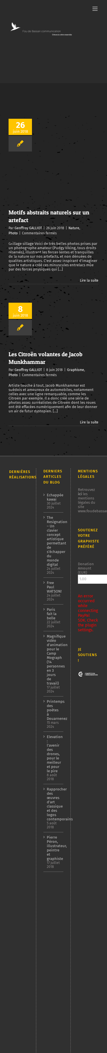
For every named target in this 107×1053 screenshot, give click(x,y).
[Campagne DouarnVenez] (18, 906)
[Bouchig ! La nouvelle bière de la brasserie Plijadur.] (18, 727)
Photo (13, 233)
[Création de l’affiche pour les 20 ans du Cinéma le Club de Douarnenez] (18, 596)
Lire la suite (89, 280)
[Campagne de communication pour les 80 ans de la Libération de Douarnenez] (18, 623)
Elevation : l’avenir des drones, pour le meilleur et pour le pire (54, 754)
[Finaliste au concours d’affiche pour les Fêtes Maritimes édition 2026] (18, 524)
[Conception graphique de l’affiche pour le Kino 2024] (18, 692)
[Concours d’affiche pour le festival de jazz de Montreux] (18, 780)
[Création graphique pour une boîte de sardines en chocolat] (18, 644)
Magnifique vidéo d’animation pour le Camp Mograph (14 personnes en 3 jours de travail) (54, 659)
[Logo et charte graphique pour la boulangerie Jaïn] (18, 920)
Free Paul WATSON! (54, 587)
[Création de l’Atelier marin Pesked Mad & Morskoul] (18, 892)
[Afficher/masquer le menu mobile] (95, 9)
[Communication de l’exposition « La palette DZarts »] (18, 941)
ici (80, 494)
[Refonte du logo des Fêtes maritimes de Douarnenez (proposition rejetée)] (18, 510)
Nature (73, 228)
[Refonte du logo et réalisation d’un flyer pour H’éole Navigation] (18, 930)
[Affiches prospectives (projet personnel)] (18, 960)
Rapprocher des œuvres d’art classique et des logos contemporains (54, 804)
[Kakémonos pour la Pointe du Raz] (18, 877)
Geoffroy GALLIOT (28, 228)
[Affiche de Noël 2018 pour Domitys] (18, 986)
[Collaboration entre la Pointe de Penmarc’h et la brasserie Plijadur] (18, 495)
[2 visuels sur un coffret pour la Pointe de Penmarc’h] (18, 575)
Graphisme (75, 370)
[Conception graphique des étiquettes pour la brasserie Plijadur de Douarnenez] (18, 762)
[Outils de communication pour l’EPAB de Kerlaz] (18, 717)
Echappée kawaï (54, 497)
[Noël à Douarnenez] (18, 863)
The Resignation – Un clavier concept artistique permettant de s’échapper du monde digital (54, 541)
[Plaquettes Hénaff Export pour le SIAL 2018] (18, 1007)
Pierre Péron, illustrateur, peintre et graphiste (54, 848)
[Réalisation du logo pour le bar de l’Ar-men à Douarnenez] (18, 705)
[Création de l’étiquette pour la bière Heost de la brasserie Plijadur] (18, 536)
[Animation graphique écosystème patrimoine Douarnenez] (18, 837)
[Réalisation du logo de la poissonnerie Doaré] (18, 799)
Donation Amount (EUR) (86, 568)
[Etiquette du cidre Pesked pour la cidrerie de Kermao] (18, 745)
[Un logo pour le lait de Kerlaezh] (18, 1022)
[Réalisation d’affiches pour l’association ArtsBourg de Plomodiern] (18, 676)
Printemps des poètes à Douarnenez (54, 710)
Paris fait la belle (51, 613)
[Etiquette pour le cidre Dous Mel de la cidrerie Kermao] (18, 555)
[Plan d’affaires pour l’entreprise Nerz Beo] (18, 850)
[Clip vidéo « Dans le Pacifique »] (18, 826)
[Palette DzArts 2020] (18, 812)
